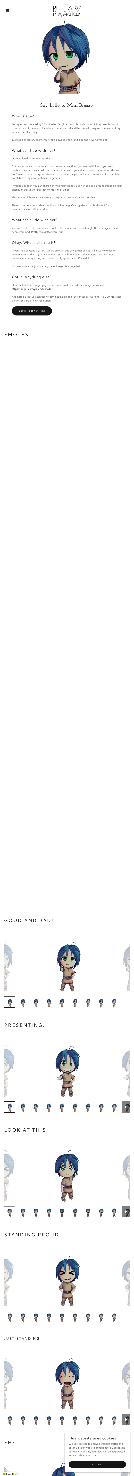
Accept (97, 1464)
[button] (13, 10)
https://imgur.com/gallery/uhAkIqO (33, 289)
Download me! (31, 311)
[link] (67, 10)
